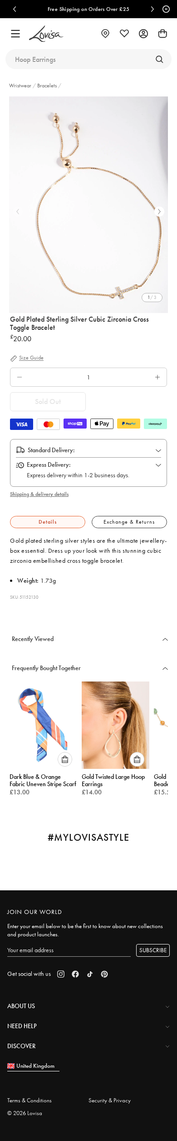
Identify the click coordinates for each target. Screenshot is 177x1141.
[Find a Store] (105, 34)
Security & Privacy (109, 1100)
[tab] (47, 522)
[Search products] (159, 59)
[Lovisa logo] (46, 33)
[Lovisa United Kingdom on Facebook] (75, 974)
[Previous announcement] (14, 9)
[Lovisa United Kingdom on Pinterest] (104, 974)
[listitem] (88, 204)
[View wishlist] (124, 34)
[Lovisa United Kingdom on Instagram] (60, 974)
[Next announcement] (152, 9)
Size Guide (31, 358)
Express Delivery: (49, 464)
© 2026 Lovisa (24, 1113)
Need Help (22, 1026)
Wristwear (21, 85)
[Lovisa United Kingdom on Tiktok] (89, 974)
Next (159, 211)
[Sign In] (143, 34)
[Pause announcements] (165, 9)
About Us (21, 1006)
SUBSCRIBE (153, 950)
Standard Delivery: (51, 450)
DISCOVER (21, 1046)
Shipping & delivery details (39, 494)
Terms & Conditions (29, 1100)
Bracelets (47, 85)
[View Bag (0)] (162, 34)
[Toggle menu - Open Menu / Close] (15, 34)
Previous (18, 211)
